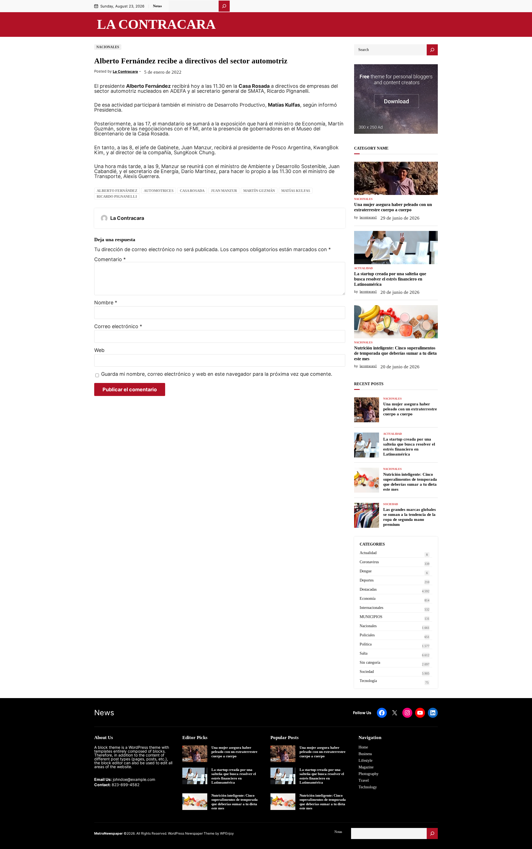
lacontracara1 (368, 217)
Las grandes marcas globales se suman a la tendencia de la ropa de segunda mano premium (409, 517)
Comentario (110, 259)
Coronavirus (369, 562)
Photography (368, 774)
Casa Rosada (192, 191)
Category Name (371, 148)
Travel (364, 780)
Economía (367, 598)
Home (363, 747)
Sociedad (390, 504)
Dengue (366, 571)
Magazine (366, 767)
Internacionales (371, 608)
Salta (363, 653)
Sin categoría (370, 662)
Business (365, 754)
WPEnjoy (227, 833)
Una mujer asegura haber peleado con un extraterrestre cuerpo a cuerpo (393, 207)
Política (366, 644)
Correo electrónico (118, 326)
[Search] (432, 49)
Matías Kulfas (295, 191)
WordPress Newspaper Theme (191, 833)
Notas (157, 6)
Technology (368, 787)
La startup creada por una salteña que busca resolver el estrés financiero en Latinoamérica (390, 279)
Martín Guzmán (259, 191)
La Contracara (156, 24)
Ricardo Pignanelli (117, 196)
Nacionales (107, 47)
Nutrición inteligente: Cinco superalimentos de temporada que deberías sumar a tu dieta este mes (395, 353)
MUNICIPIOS (371, 617)
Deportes (367, 580)
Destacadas (368, 589)
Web (99, 350)
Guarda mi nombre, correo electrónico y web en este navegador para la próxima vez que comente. (216, 374)
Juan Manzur (224, 191)
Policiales (367, 635)
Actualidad (363, 268)
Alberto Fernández (117, 191)
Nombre (105, 302)
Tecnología (368, 681)
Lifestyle (365, 760)
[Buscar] (224, 6)
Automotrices (158, 191)
